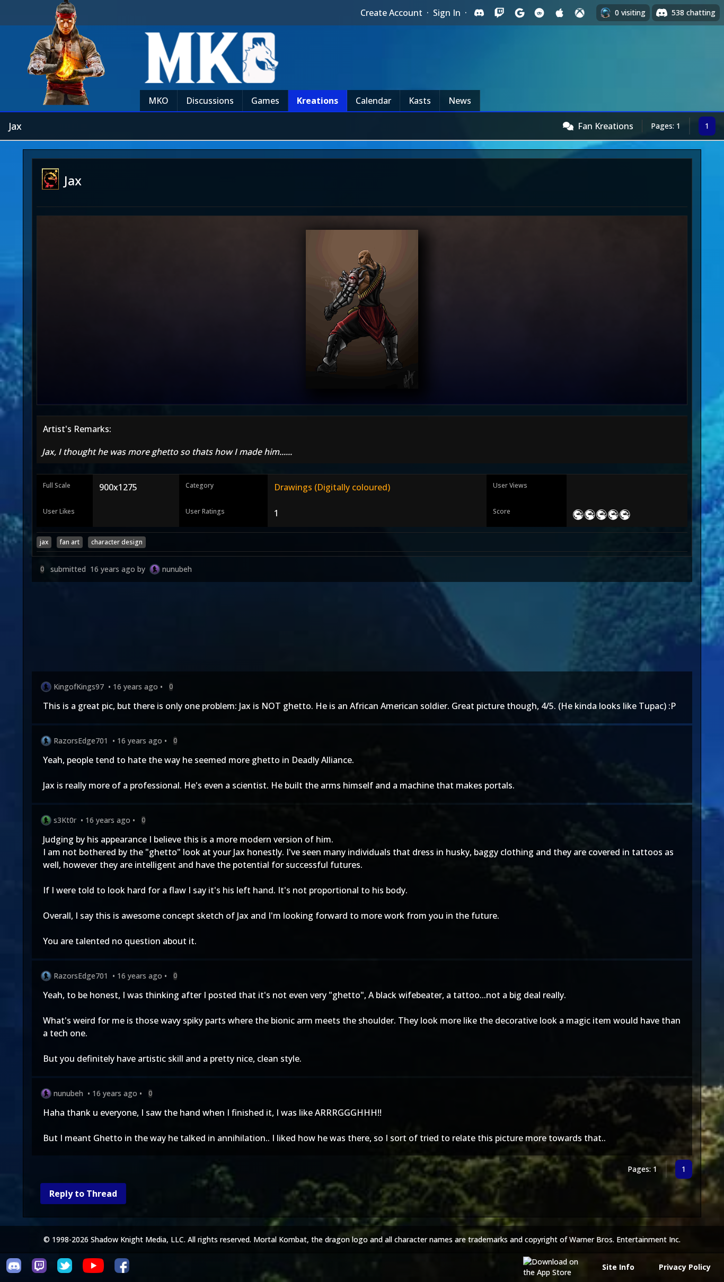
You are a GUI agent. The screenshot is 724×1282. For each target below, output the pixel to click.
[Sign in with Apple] (560, 13)
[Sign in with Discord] (479, 13)
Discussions (210, 100)
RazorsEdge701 (81, 741)
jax (44, 541)
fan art (70, 541)
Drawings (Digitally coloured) (332, 487)
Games (265, 100)
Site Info (618, 1267)
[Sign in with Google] (519, 13)
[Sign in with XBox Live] (580, 13)
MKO (158, 100)
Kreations (317, 100)
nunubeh (177, 569)
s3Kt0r (65, 820)
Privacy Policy (685, 1267)
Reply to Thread (83, 1193)
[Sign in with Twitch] (499, 13)
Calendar (373, 100)
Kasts (420, 100)
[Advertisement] (350, 629)
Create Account (391, 13)
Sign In (447, 13)
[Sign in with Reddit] (540, 13)
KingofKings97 (79, 687)
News (459, 100)
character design (117, 541)
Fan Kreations (605, 126)
